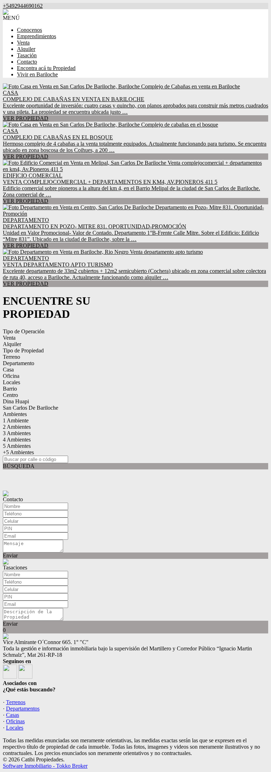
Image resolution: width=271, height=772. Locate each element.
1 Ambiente (16, 420)
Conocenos (29, 30)
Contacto (27, 62)
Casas (12, 715)
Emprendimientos (36, 36)
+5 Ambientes (18, 452)
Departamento (18, 363)
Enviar (10, 555)
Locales (11, 382)
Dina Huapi (16, 401)
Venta (23, 43)
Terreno (11, 357)
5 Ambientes (17, 446)
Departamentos (23, 709)
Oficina (11, 376)
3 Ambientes (17, 433)
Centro (10, 395)
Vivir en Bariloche (37, 74)
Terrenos (15, 702)
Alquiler (26, 49)
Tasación (27, 55)
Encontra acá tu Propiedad (46, 68)
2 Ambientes (17, 427)
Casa (8, 370)
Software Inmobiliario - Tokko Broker (45, 766)
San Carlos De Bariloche (30, 408)
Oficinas (15, 721)
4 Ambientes (17, 440)
